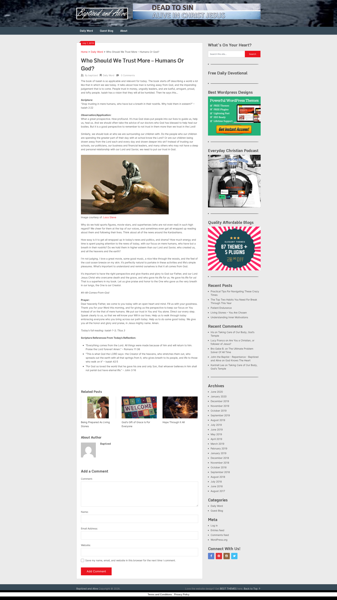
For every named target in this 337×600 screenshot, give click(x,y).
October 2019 (219, 410)
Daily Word (86, 31)
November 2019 (220, 405)
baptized (93, 75)
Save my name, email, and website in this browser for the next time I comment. (130, 560)
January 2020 (219, 396)
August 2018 (218, 476)
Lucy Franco (218, 340)
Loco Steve (109, 217)
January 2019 (218, 453)
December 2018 (220, 457)
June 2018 (217, 486)
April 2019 (216, 438)
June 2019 (217, 429)
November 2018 (220, 462)
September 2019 (220, 415)
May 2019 (216, 434)
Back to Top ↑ (252, 588)
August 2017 (218, 490)
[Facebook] (211, 556)
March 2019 (217, 443)
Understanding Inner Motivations (229, 317)
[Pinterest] (219, 556)
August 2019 (218, 420)
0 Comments (128, 75)
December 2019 (220, 401)
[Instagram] (226, 556)
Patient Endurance (221, 307)
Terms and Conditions (160, 594)
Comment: (87, 478)
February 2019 (219, 448)
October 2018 (219, 467)
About (123, 31)
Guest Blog (106, 31)
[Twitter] (234, 556)
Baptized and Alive (87, 588)
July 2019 (216, 424)
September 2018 (220, 472)
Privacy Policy (181, 594)
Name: (84, 511)
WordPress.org (219, 539)
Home (84, 51)
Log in (214, 525)
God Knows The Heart (237, 360)
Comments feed (220, 534)
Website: (86, 545)
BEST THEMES (228, 588)
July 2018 (216, 481)
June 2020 (217, 391)
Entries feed (217, 530)
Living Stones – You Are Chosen (229, 312)
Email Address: (89, 528)
